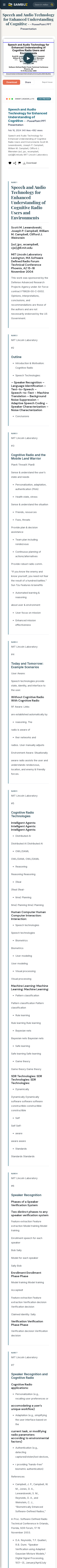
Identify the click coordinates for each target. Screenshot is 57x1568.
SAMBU (21, 4)
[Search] (52, 4)
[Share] (15, 163)
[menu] (4, 5)
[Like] (10, 163)
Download (11, 82)
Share (28, 82)
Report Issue (47, 82)
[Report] (19, 163)
